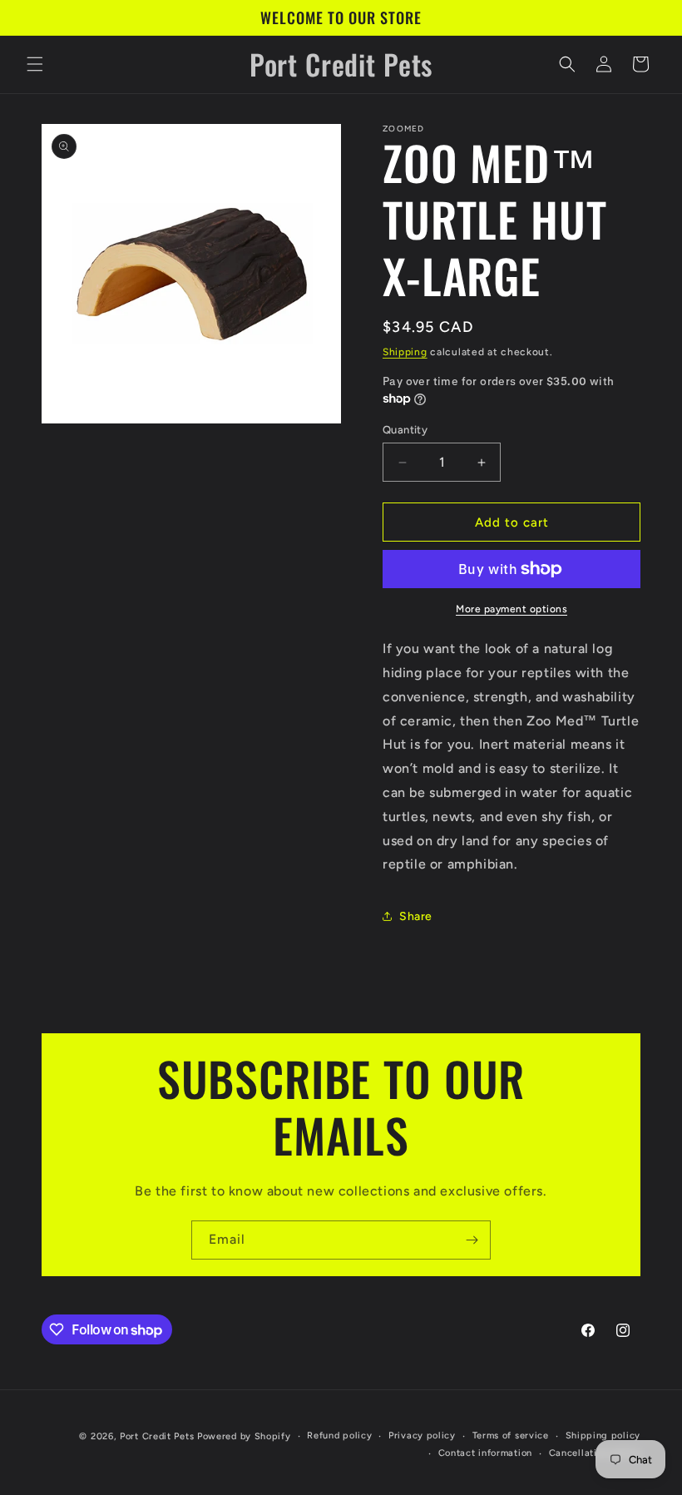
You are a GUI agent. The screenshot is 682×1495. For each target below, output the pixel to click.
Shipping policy (603, 1435)
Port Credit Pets (157, 1436)
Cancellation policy (594, 1453)
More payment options (511, 609)
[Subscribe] (471, 1240)
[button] (35, 64)
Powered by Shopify (244, 1436)
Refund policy (339, 1435)
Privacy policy (422, 1435)
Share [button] (415, 916)
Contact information (485, 1453)
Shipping (405, 352)
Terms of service (510, 1435)
